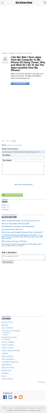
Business (5, 325)
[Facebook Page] (5, 397)
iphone (9, 145)
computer (19, 145)
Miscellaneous (7, 364)
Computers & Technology (25, 53)
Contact (17, 408)
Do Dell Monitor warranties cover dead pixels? (18, 226)
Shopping (5, 373)
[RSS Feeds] (20, 397)
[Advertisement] (23, 29)
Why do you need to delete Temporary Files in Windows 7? (22, 232)
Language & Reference (10, 362)
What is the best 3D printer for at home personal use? (20, 220)
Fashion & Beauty (8, 342)
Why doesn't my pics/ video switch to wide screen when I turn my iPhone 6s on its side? (22, 245)
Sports (4, 376)
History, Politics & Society (11, 350)
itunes (13, 145)
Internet (5, 335)
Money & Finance (8, 367)
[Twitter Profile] (10, 397)
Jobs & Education (8, 359)
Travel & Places (7, 379)
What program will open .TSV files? (14, 241)
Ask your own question (23, 184)
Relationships (6, 370)
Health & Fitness (8, 348)
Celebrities (6, 339)
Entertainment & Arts (9, 337)
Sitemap (24, 408)
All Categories (41, 382)
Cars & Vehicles (7, 328)
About (11, 408)
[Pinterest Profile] (15, 397)
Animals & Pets (7, 322)
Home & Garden (7, 356)
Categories (12, 53)
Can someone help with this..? (12, 229)
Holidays (5, 353)
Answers (4, 53)
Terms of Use (40, 408)
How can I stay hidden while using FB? (15, 223)
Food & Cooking (7, 345)
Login (33, 152)
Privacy (31, 408)
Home (5, 408)
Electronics (6, 333)
